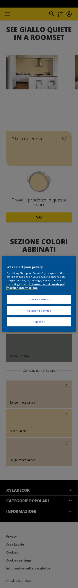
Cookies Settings (39, 299)
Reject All (39, 321)
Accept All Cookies (39, 310)
